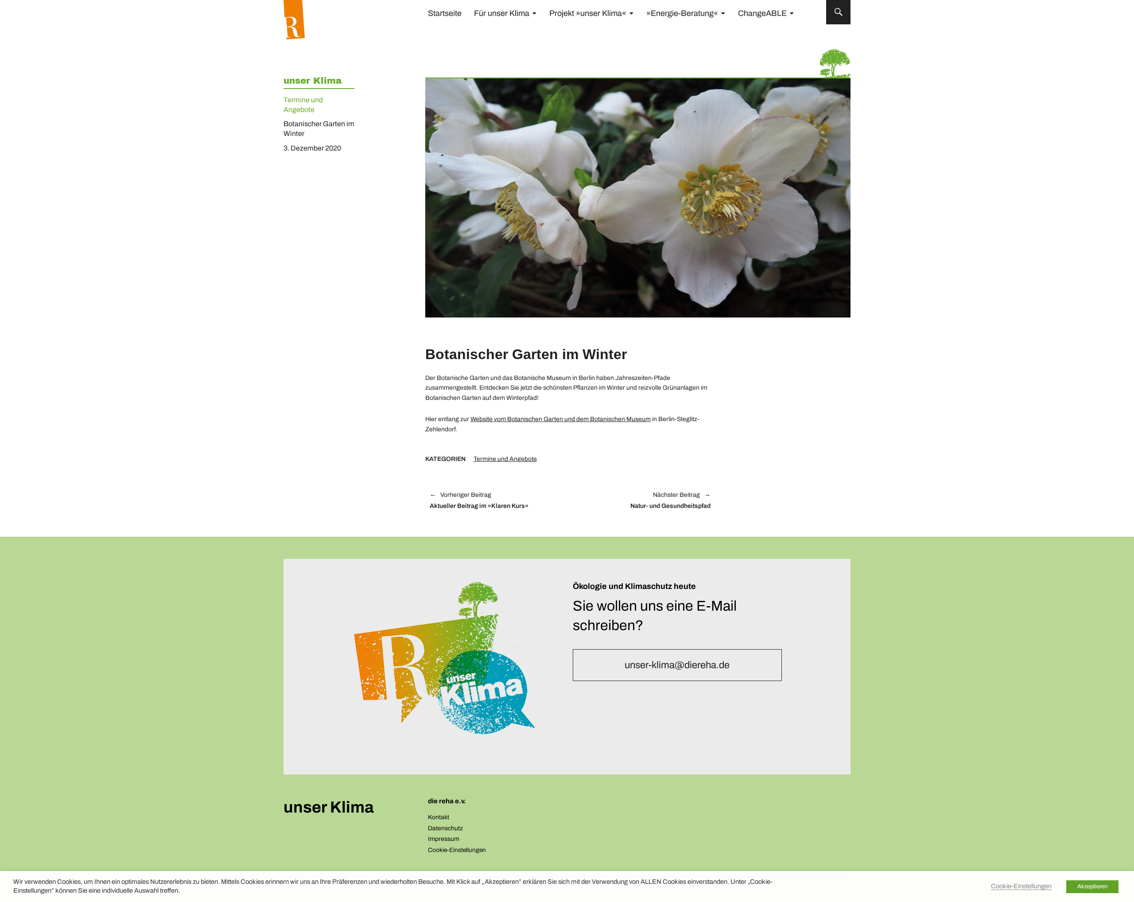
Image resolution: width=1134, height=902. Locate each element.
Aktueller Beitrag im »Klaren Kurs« (479, 501)
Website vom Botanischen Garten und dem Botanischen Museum (560, 419)
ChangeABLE (762, 13)
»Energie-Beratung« (682, 13)
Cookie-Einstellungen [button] (457, 850)
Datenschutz (445, 828)
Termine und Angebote (505, 459)
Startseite (445, 13)
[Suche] (838, 12)
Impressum (443, 839)
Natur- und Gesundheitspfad (645, 501)
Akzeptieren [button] (1092, 886)
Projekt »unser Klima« (587, 13)
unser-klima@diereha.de (677, 665)
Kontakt (438, 817)
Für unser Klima (501, 13)
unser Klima (313, 80)
